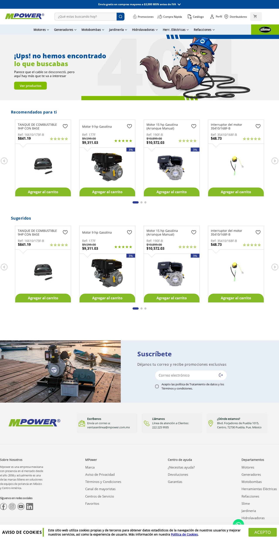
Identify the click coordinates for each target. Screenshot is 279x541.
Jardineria (249, 510)
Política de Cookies (184, 534)
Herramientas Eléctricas (259, 489)
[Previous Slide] (4, 161)
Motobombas (252, 481)
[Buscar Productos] (120, 17)
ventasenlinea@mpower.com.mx (108, 427)
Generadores (251, 474)
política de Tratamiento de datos (196, 384)
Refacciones (250, 496)
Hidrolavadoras (253, 518)
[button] (139, 4)
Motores (248, 467)
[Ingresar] (217, 16)
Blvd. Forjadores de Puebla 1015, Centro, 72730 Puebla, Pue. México (239, 425)
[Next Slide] (275, 161)
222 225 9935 (160, 427)
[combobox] (89, 16)
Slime (246, 503)
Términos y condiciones (177, 388)
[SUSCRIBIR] (220, 375)
